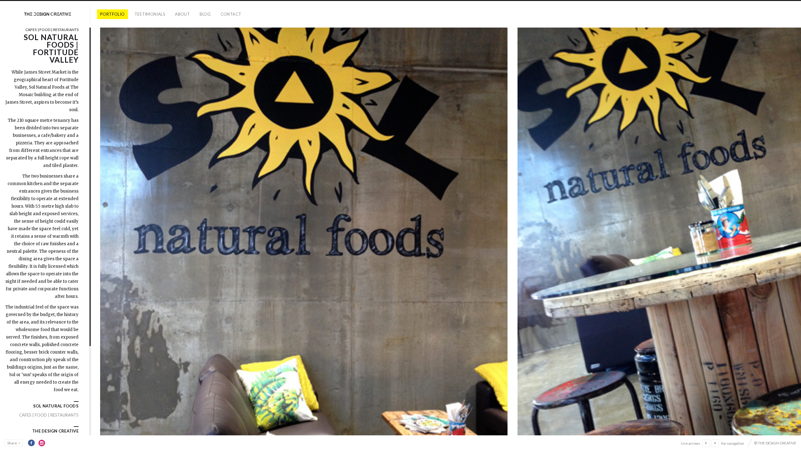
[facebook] (31, 442)
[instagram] (41, 442)
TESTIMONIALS (150, 14)
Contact (231, 14)
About (182, 14)
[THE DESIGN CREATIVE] (47, 14)
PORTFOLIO (112, 14)
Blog (205, 14)
